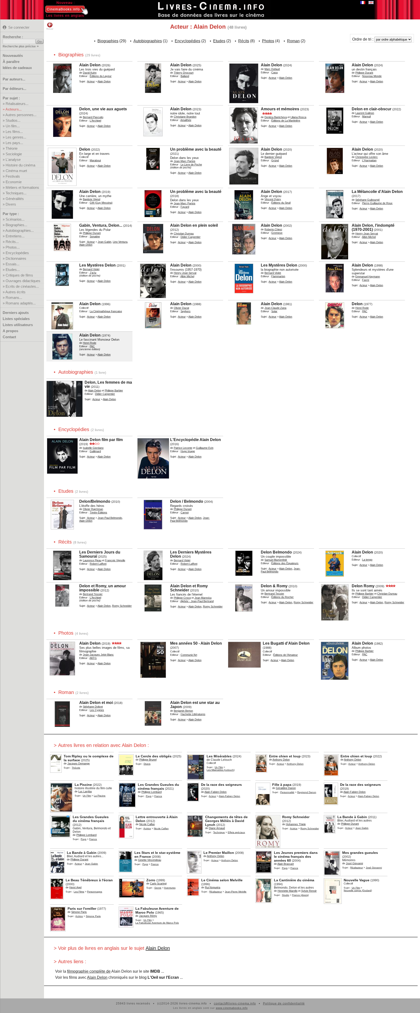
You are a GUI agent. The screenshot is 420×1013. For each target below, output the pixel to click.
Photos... (13, 247)
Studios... (13, 120)
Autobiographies (147, 41)
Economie (14, 182)
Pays (148, 796)
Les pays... (14, 143)
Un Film (219, 767)
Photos (268, 41)
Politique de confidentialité (284, 1003)
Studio (285, 895)
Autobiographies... (19, 230)
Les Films (79, 891)
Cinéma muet (16, 171)
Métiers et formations (22, 187)
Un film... (13, 126)
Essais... (12, 264)
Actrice (147, 828)
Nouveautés (13, 55)
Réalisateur (356, 867)
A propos (10, 331)
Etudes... (13, 270)
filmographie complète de (89, 971)
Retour (49, 29)
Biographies (107, 41)
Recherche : (13, 37)
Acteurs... (13, 109)
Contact (9, 337)
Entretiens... (15, 236)
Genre (157, 887)
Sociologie (14, 154)
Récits (243, 41)
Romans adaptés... (21, 303)
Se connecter (18, 27)
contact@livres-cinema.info (235, 1003)
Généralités (15, 199)
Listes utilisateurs (18, 325)
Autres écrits (15, 292)
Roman (293, 41)
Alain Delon (158, 948)
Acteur (91, 81)
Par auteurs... (14, 79)
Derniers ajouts (16, 313)
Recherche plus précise (19, 46)
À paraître (11, 62)
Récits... (12, 242)
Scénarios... (15, 219)
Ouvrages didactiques (23, 281)
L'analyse (13, 159)
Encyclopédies (17, 253)
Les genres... (16, 137)
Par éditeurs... (14, 89)
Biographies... (16, 225)
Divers (11, 204)
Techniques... (16, 193)
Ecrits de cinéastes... (22, 286)
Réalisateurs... (17, 104)
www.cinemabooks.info (232, 1007)
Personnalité (287, 792)
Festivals (13, 176)
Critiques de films (19, 275)
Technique (219, 832)
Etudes (219, 41)
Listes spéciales (16, 319)
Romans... (14, 297)
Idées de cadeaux (17, 68)
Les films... (14, 132)
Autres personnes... (20, 115)
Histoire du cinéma (20, 165)
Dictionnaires (16, 258)
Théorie (12, 148)
